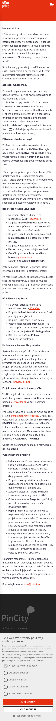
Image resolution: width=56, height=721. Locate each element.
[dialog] (28, 677)
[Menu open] (52, 4)
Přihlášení (34, 308)
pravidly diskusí (21, 382)
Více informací (38, 660)
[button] (28, 716)
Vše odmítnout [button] (28, 709)
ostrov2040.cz (18, 402)
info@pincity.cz (33, 584)
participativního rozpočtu (25, 415)
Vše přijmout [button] (28, 702)
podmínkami (25, 257)
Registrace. (35, 218)
